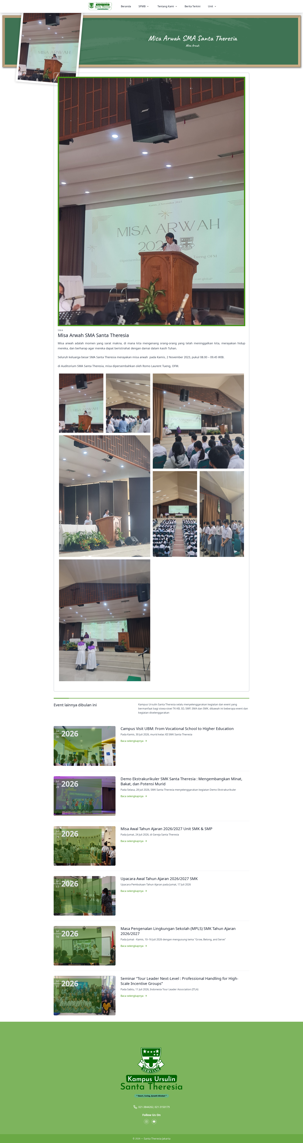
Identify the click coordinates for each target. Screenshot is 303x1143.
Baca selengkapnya (132, 741)
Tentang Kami (166, 6)
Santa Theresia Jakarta (157, 1138)
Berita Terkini (192, 6)
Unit (211, 6)
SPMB (142, 6)
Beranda (126, 6)
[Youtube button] (154, 1121)
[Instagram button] (146, 1121)
